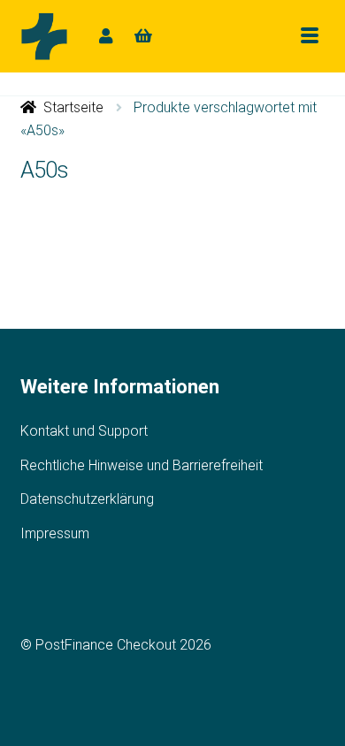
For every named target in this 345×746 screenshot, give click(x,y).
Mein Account (105, 36)
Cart (143, 36)
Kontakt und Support (84, 430)
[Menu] (309, 36)
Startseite (73, 107)
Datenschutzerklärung (87, 499)
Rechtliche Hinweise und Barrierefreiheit (141, 465)
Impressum (54, 533)
